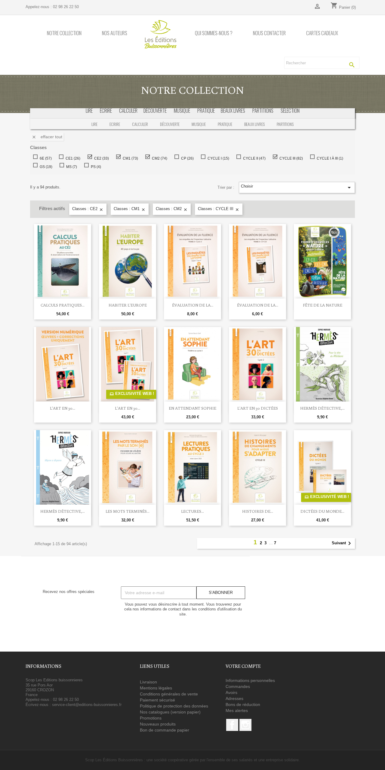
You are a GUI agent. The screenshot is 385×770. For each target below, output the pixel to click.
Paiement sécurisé (157, 700)
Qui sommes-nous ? (214, 33)
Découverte (170, 124)
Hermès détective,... (322, 408)
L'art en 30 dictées (257, 408)
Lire (89, 110)
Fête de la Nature (322, 305)
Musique (199, 124)
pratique (206, 110)
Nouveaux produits (158, 724)
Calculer (140, 124)
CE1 (72, 158)
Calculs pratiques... (63, 305)
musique (182, 110)
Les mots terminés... (127, 511)
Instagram (245, 725)
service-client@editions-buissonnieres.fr (87, 704)
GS (45, 167)
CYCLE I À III (329, 158)
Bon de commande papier (164, 730)
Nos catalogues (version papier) (170, 712)
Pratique (225, 124)
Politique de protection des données (174, 706)
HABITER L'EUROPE (128, 305)
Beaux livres (254, 124)
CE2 (100, 158)
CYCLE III (289, 158)
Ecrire (114, 124)
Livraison (148, 682)
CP (186, 158)
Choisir (297, 187)
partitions (262, 110)
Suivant (342, 543)
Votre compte (243, 666)
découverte (155, 110)
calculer (128, 110)
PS (95, 167)
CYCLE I (217, 158)
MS (70, 167)
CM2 (158, 158)
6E (44, 158)
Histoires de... (257, 511)
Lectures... (192, 511)
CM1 (129, 158)
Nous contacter (269, 33)
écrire (106, 110)
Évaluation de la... (192, 305)
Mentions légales (156, 688)
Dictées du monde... (322, 511)
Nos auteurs (114, 33)
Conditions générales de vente (169, 694)
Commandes (238, 686)
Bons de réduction (243, 704)
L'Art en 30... (62, 408)
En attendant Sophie (192, 408)
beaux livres (233, 110)
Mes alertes (237, 710)
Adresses (234, 698)
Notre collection (64, 33)
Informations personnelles (250, 680)
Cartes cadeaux (322, 33)
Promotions (151, 718)
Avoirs (231, 692)
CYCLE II (253, 158)
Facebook (232, 725)
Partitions (285, 124)
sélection (290, 110)
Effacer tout (47, 136)
